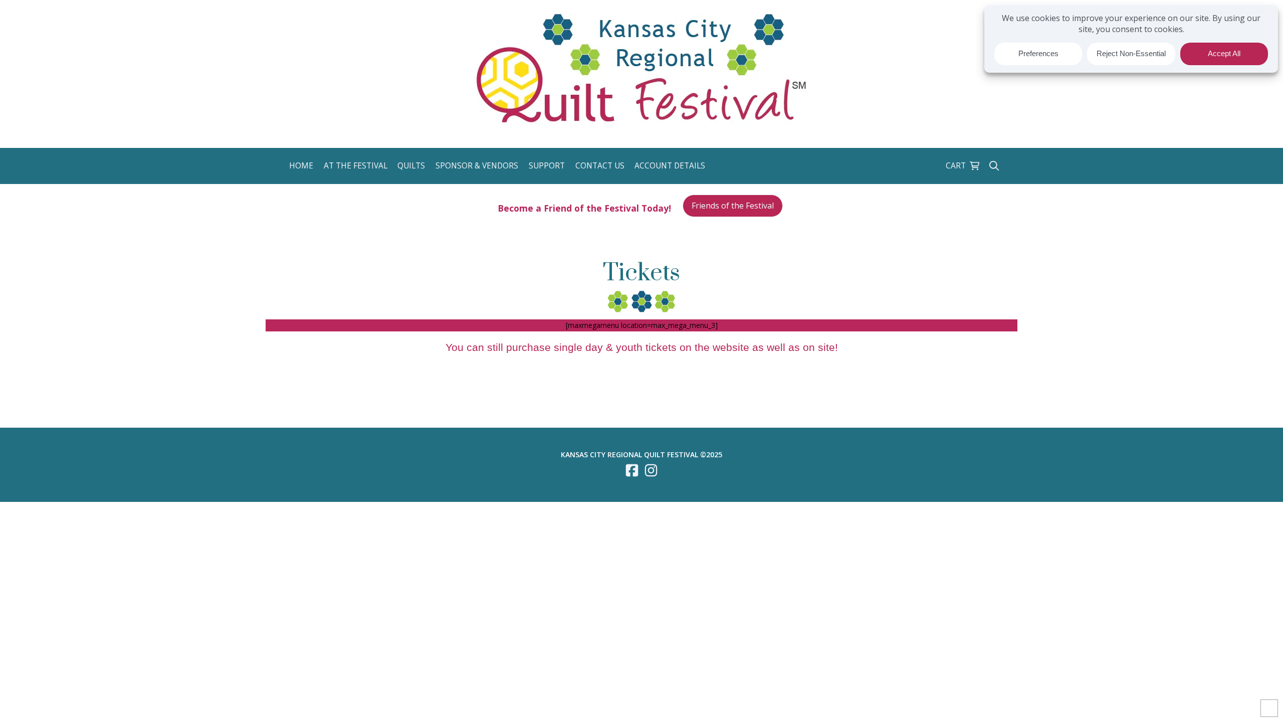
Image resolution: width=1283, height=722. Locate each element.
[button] (302, 166)
